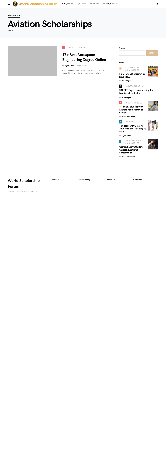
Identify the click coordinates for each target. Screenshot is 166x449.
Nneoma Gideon (128, 117)
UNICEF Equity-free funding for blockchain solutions (136, 92)
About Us (55, 180)
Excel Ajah (126, 81)
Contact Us (110, 180)
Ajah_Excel (69, 66)
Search (122, 48)
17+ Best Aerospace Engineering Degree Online (84, 57)
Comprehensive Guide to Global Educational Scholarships (131, 150)
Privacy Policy (84, 180)
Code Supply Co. (31, 192)
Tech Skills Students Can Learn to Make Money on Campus (131, 109)
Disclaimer (137, 180)
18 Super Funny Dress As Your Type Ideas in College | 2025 (132, 129)
